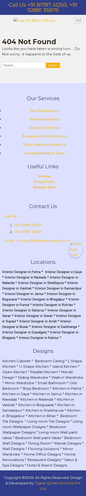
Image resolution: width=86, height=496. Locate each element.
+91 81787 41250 (28, 232)
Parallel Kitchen (44, 372)
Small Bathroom (52, 383)
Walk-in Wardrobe (67, 377)
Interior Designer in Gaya (63, 272)
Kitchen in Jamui (47, 394)
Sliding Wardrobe (33, 377)
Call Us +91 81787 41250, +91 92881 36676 (43, 7)
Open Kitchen (14, 372)
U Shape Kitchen (34, 366)
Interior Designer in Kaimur (39, 338)
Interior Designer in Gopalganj (24, 332)
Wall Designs (13, 449)
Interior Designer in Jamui (24, 294)
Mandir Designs (67, 443)
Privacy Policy (44, 182)
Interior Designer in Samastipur (58, 288)
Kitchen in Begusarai (36, 405)
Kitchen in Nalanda (36, 399)
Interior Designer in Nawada (25, 277)
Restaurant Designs (44, 460)
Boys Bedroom (36, 388)
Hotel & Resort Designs (47, 465)
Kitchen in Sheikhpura (44, 410)
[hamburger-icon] (78, 20)
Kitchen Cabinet (16, 361)
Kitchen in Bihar (42, 416)
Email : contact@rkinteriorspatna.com (37, 241)
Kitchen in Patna (67, 388)
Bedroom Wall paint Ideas (38, 438)
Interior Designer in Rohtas (53, 305)
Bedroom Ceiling (49, 361)
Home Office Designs (42, 454)
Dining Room (39, 443)
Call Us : (11, 216)
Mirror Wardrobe (19, 383)
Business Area (44, 187)
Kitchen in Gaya (15, 394)
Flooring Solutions (43, 449)
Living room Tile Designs (48, 421)
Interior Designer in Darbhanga (54, 327)
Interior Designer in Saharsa (23, 310)
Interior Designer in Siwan (33, 316)
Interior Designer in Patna (21, 272)
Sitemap (44, 176)
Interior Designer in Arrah (38, 321)
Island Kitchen (64, 366)
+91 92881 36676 (28, 225)
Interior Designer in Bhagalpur (43, 299)
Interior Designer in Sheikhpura (41, 283)
